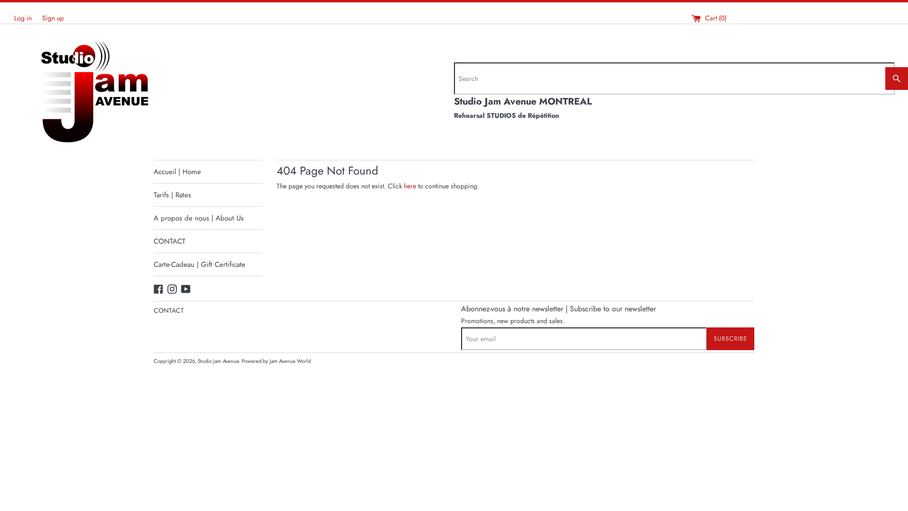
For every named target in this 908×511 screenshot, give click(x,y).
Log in (23, 18)
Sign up (53, 18)
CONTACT (169, 241)
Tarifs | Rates (172, 195)
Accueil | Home (177, 172)
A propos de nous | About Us (199, 218)
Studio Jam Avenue (218, 361)
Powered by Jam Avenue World (276, 361)
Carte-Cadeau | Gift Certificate (199, 264)
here (410, 186)
